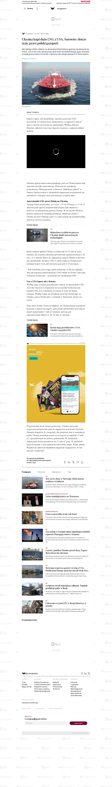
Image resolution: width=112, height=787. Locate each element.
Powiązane (26, 472)
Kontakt (24, 684)
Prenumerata (57, 687)
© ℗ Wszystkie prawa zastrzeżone (39, 460)
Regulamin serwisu (40, 687)
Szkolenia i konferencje (30, 703)
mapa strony (26, 708)
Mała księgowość (76, 689)
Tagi (69, 472)
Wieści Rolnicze (76, 693)
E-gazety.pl (74, 684)
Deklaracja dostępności (42, 691)
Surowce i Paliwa (39, 34)
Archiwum (56, 689)
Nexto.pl (73, 687)
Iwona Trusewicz (33, 112)
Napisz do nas (27, 687)
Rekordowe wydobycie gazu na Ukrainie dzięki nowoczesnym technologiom (64, 235)
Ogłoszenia (57, 684)
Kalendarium (39, 708)
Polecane (41, 472)
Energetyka (29, 34)
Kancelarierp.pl (76, 691)
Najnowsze (56, 472)
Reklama (56, 682)
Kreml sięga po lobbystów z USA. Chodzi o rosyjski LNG (65, 329)
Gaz (47, 34)
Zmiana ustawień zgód (42, 684)
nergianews (61, 9)
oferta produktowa (55, 708)
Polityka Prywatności (41, 682)
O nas (24, 682)
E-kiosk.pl (74, 682)
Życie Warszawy (76, 695)
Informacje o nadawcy (42, 689)
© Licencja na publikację (35, 458)
